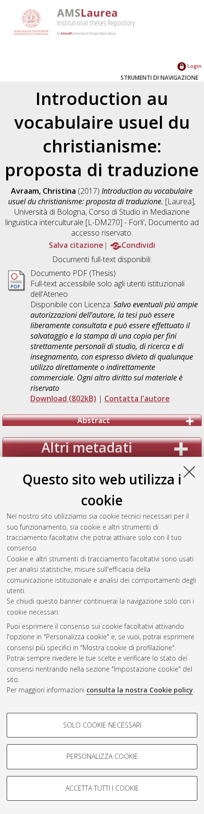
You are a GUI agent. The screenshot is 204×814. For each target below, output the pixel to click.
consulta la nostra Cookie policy (139, 689)
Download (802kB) (63, 398)
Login (194, 65)
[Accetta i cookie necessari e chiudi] (189, 471)
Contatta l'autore (137, 398)
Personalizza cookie (102, 756)
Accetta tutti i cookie (102, 788)
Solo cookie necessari (102, 724)
